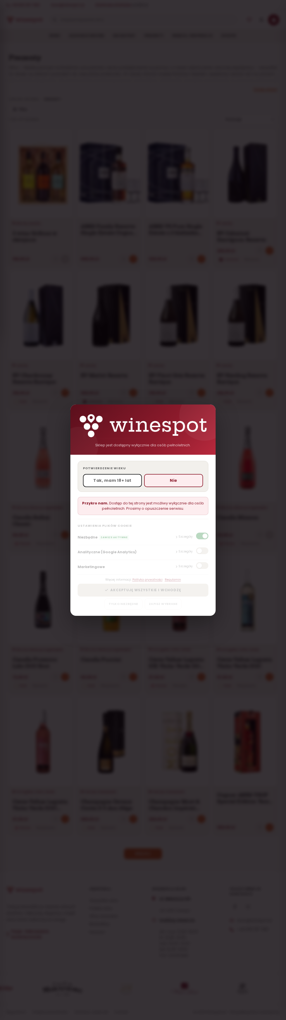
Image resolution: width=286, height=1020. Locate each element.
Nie (173, 480)
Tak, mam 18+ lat (112, 480)
